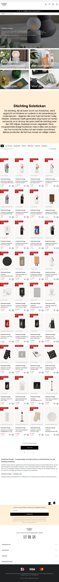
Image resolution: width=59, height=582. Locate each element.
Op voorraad (8, 145)
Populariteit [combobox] (53, 148)
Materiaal (30, 145)
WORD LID (36, 0)
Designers (44, 145)
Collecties (37, 145)
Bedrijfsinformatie (7, 561)
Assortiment (5, 550)
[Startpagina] (4, 4)
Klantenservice (6, 544)
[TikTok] (34, 537)
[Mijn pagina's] (46, 4)
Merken (3, 13)
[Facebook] (25, 537)
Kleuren (24, 145)
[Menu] (57, 4)
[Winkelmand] (53, 4)
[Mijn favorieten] (49, 4)
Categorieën (17, 145)
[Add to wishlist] (10, 186)
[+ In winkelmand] (13, 186)
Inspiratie (4, 556)
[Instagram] (29, 537)
